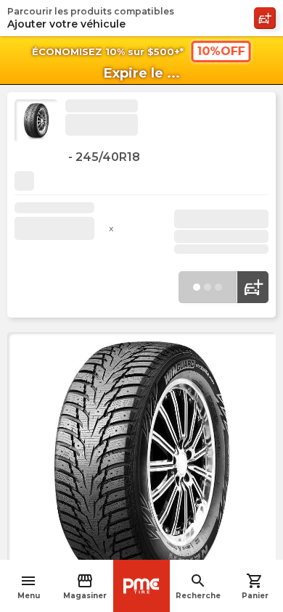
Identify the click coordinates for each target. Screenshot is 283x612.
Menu (28, 586)
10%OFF (221, 51)
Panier (255, 586)
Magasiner (85, 586)
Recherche (198, 586)
